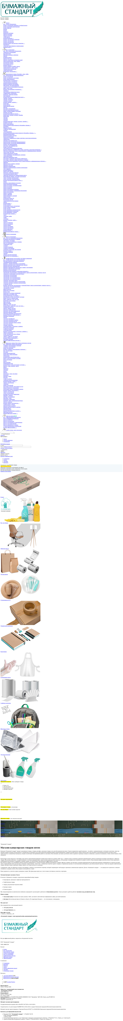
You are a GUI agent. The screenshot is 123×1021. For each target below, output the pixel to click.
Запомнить (4, 449)
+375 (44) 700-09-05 (8, 975)
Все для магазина (7, 950)
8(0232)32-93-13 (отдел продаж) (11, 977)
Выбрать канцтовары (6, 471)
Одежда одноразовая (8, 953)
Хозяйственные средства (9, 955)
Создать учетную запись (6, 448)
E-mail (2, 445)
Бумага (5, 949)
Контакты (5, 964)
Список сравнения (7, 440)
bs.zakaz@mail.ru (11, 982)
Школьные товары (7, 957)
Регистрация (7, 444)
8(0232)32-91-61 (7, 978)
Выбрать (3, 823)
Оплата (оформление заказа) (10, 968)
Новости (5, 965)
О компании (6, 963)
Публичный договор (8, 970)
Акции (5, 967)
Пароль (2, 446)
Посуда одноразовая (8, 954)
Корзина (3, 456)
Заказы (5, 439)
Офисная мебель (7, 958)
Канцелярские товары (8, 951)
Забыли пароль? (8, 446)
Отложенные (6, 441)
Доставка (5, 969)
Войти (2, 444)
